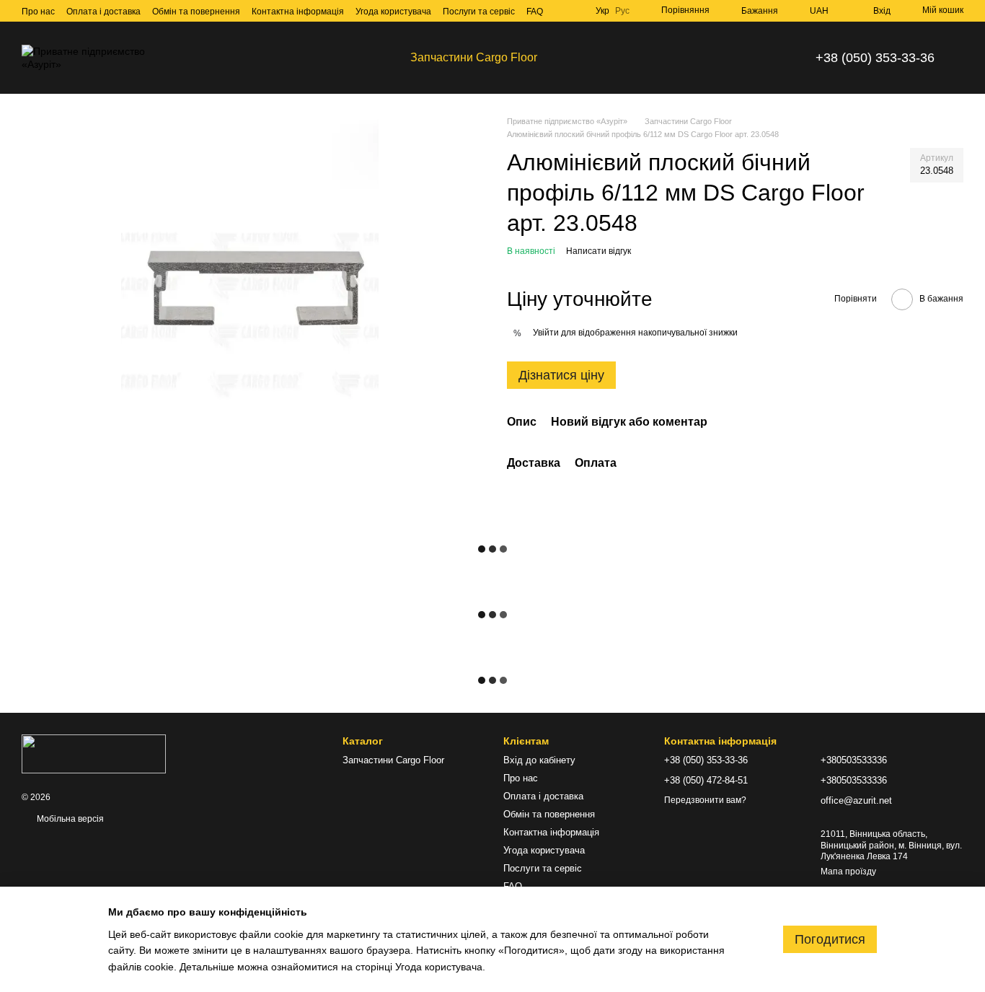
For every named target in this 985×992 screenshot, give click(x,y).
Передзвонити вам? (705, 800)
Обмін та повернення (196, 11)
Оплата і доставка (103, 11)
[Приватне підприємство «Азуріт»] (94, 753)
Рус (622, 10)
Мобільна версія (69, 819)
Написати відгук (598, 251)
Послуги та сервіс (479, 11)
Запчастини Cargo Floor (473, 57)
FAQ (534, 11)
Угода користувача (393, 11)
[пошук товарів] (574, 57)
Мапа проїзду (848, 871)
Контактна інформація (298, 11)
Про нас (38, 11)
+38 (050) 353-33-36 (875, 57)
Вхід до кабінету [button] (539, 760)
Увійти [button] (546, 333)
